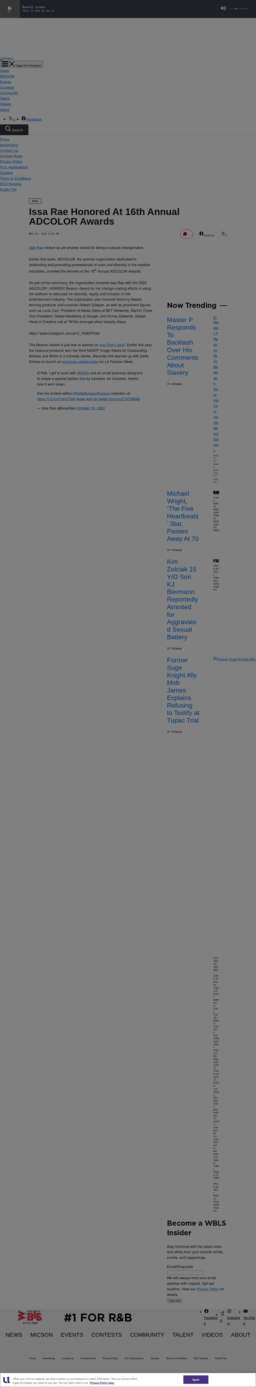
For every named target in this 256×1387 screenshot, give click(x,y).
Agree (196, 1379)
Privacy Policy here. (102, 1383)
